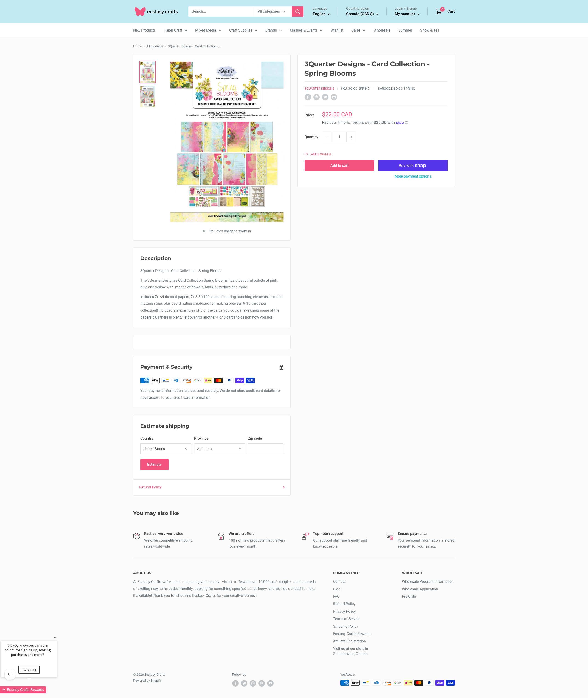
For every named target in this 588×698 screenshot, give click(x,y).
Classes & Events (303, 30)
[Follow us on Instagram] (253, 683)
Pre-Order (409, 596)
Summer (405, 30)
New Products (144, 30)
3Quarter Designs (319, 88)
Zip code (255, 438)
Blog (336, 589)
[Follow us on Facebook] (235, 683)
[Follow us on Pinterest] (261, 683)
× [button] (55, 637)
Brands (271, 30)
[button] (318, 154)
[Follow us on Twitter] (244, 683)
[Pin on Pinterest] (316, 96)
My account (405, 13)
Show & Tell (429, 30)
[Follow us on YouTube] (270, 683)
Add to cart (339, 165)
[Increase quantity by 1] (351, 137)
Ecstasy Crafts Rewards (352, 634)
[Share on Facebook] (308, 96)
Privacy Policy (344, 611)
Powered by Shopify (147, 680)
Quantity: (312, 137)
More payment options (413, 176)
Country (146, 438)
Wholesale (381, 30)
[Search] (297, 11)
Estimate (154, 464)
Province (201, 438)
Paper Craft (173, 30)
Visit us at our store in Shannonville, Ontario (350, 651)
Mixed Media (205, 30)
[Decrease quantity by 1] (327, 137)
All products (154, 46)
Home (137, 46)
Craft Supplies (240, 30)
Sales (355, 30)
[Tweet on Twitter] (325, 96)
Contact (339, 581)
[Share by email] (334, 96)
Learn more (29, 670)
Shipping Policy (345, 626)
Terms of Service (346, 619)
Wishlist (337, 30)
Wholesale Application (420, 589)
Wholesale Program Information (428, 581)
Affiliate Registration (349, 641)
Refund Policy (150, 487)
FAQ (336, 596)
